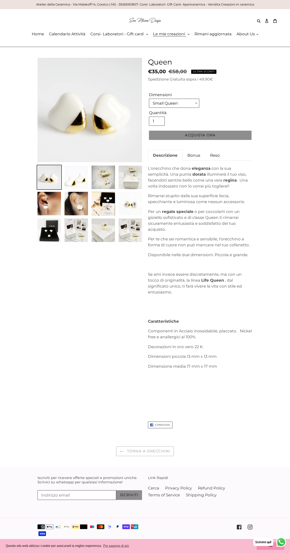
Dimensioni (160, 94)
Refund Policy (211, 488)
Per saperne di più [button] (116, 545)
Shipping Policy (201, 495)
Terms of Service (164, 495)
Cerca (153, 488)
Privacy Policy (178, 488)
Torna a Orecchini (148, 451)
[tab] (165, 155)
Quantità (158, 112)
